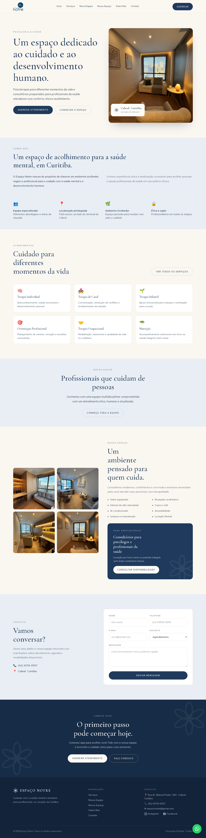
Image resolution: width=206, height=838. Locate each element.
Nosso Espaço (104, 6)
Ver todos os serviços (172, 271)
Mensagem (115, 645)
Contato (135, 6)
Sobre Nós (121, 6)
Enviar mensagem (148, 675)
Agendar (183, 6)
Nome (112, 615)
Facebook (172, 813)
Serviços (70, 6)
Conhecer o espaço (73, 110)
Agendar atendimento (33, 109)
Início (59, 6)
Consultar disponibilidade (136, 569)
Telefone (155, 615)
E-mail (112, 630)
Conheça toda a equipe (103, 413)
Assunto (154, 630)
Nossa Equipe (86, 6)
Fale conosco (124, 758)
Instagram (153, 813)
